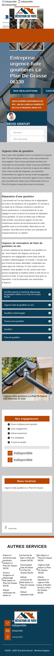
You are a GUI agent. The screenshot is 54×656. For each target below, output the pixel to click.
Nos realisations (25, 91)
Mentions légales (41, 651)
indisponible (11, 1)
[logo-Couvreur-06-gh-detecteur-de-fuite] (27, 12)
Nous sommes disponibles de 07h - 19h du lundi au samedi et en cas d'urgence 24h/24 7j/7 (28, 104)
